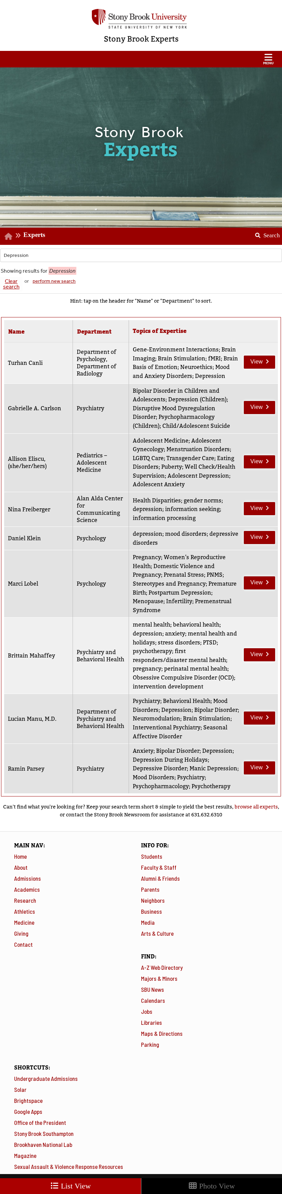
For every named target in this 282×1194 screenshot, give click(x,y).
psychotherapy (152, 651)
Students (151, 856)
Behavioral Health (186, 701)
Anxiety (143, 751)
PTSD (210, 642)
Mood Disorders (153, 777)
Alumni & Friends (160, 878)
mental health (151, 624)
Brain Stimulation (181, 358)
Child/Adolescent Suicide (196, 426)
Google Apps (28, 1111)
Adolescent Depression (198, 475)
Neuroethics (196, 367)
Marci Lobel (23, 583)
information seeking (192, 509)
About (21, 867)
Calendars (153, 1000)
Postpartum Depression (180, 592)
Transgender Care (190, 458)
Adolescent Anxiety (159, 484)
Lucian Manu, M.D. (32, 719)
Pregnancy (147, 557)
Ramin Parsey (26, 768)
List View (75, 1186)
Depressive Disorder (160, 768)
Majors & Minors (159, 978)
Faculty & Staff (158, 867)
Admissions (27, 878)
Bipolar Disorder (216, 710)
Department (94, 332)
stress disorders (179, 642)
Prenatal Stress (184, 574)
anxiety (175, 633)
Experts (34, 234)
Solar (20, 1089)
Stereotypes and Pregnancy (169, 583)
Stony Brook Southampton (44, 1133)
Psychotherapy (211, 786)
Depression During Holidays (170, 759)
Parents (150, 889)
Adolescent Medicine (160, 440)
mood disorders (186, 534)
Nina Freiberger (29, 509)
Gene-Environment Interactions (176, 349)
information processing (164, 518)
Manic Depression (213, 768)
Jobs (146, 1011)
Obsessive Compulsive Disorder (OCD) (183, 677)
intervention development (168, 686)
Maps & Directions (162, 1033)
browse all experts (256, 807)
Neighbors (153, 900)
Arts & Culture (157, 933)
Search (265, 233)
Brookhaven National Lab (43, 1144)
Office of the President (40, 1122)
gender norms (202, 500)
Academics (27, 889)
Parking (150, 1044)
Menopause (148, 601)
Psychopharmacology (161, 786)
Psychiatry (146, 701)
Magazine (25, 1155)
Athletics (24, 911)
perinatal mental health (195, 668)
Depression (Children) (197, 399)
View (253, 360)
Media (148, 922)
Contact (23, 944)
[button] (141, 59)
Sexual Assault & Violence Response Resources (68, 1166)
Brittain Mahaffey (31, 655)
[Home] (8, 236)
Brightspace (28, 1100)
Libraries (151, 1022)
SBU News (152, 989)
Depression (210, 376)
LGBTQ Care (148, 458)
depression (147, 509)
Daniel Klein (24, 538)
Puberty (171, 466)
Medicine (24, 922)
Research (25, 900)
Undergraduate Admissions (46, 1078)
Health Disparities (157, 500)
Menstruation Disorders (198, 449)
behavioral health (196, 624)
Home (20, 856)
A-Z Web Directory (162, 967)
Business (151, 911)
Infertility (179, 601)
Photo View (216, 1186)
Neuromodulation (156, 718)
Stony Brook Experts (141, 39)
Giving (21, 933)
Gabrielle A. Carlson (34, 408)
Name (16, 332)
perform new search (54, 281)
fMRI (214, 358)
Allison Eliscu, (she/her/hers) (27, 462)
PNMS (215, 574)
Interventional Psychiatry (166, 727)
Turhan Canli (25, 363)
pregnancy (147, 668)
